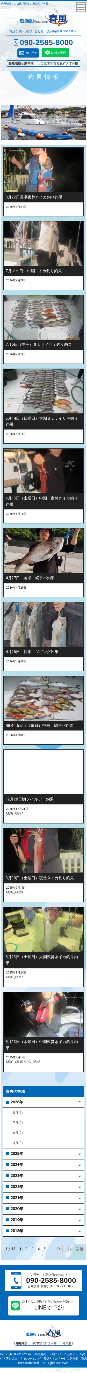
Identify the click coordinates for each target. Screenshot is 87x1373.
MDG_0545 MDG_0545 (23, 1062)
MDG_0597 (14, 977)
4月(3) (18, 1143)
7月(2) (18, 1123)
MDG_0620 (14, 892)
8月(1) (18, 1113)
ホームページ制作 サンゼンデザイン (63, 1370)
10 (58, 1249)
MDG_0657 (14, 813)
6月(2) (18, 1133)
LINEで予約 (58, 52)
